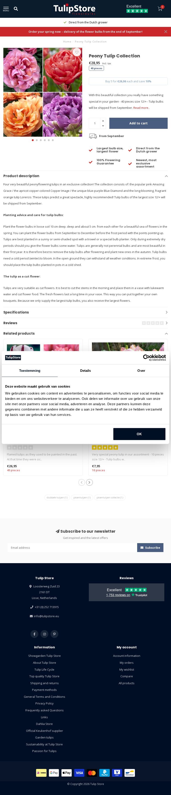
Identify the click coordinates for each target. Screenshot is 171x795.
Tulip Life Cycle (44, 670)
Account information (126, 656)
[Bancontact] (129, 773)
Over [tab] (141, 370)
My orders (127, 663)
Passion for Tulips (44, 751)
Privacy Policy (44, 703)
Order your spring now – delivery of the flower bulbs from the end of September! (85, 32)
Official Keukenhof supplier (44, 731)
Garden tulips (44, 737)
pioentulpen (82, 497)
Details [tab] (85, 370)
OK (139, 434)
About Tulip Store (44, 663)
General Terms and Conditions (44, 697)
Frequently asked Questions (44, 710)
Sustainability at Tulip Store (44, 744)
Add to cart (138, 123)
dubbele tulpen (57, 497)
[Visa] (79, 773)
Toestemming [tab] (29, 370)
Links (44, 717)
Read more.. (141, 108)
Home (67, 41)
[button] (33, 140)
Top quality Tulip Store (44, 676)
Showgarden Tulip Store (44, 656)
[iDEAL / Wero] (41, 773)
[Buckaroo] (117, 773)
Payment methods (44, 690)
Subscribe (152, 548)
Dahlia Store (44, 724)
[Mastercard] (92, 773)
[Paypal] (104, 773)
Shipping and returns (44, 683)
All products (126, 683)
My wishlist (126, 670)
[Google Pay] (54, 773)
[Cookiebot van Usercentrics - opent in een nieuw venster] (146, 357)
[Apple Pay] (66, 773)
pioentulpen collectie (110, 497)
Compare (126, 676)
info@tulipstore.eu (46, 616)
